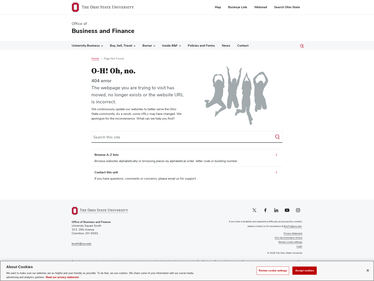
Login (299, 246)
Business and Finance (103, 31)
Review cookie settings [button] (290, 242)
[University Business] (101, 46)
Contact (243, 45)
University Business (86, 45)
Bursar (147, 45)
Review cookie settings (273, 270)
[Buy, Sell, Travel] (133, 46)
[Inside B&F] (179, 46)
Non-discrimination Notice (288, 237)
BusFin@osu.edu (293, 226)
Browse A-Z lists (106, 155)
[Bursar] (153, 46)
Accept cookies (304, 270)
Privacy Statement (293, 233)
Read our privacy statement (62, 277)
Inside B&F (170, 45)
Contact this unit (106, 172)
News (226, 45)
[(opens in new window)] (100, 211)
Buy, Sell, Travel (121, 45)
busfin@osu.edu (81, 243)
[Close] (367, 270)
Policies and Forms (201, 45)
